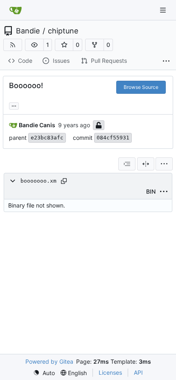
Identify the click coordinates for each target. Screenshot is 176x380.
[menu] (164, 163)
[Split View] (145, 163)
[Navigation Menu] (164, 10)
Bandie (28, 31)
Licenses (110, 372)
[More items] (166, 61)
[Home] (15, 10)
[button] (34, 45)
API (138, 372)
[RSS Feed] (12, 45)
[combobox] (126, 163)
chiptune (63, 31)
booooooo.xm (38, 181)
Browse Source (141, 87)
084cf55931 (113, 138)
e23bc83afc (47, 138)
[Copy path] (64, 181)
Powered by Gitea (49, 361)
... (13, 105)
